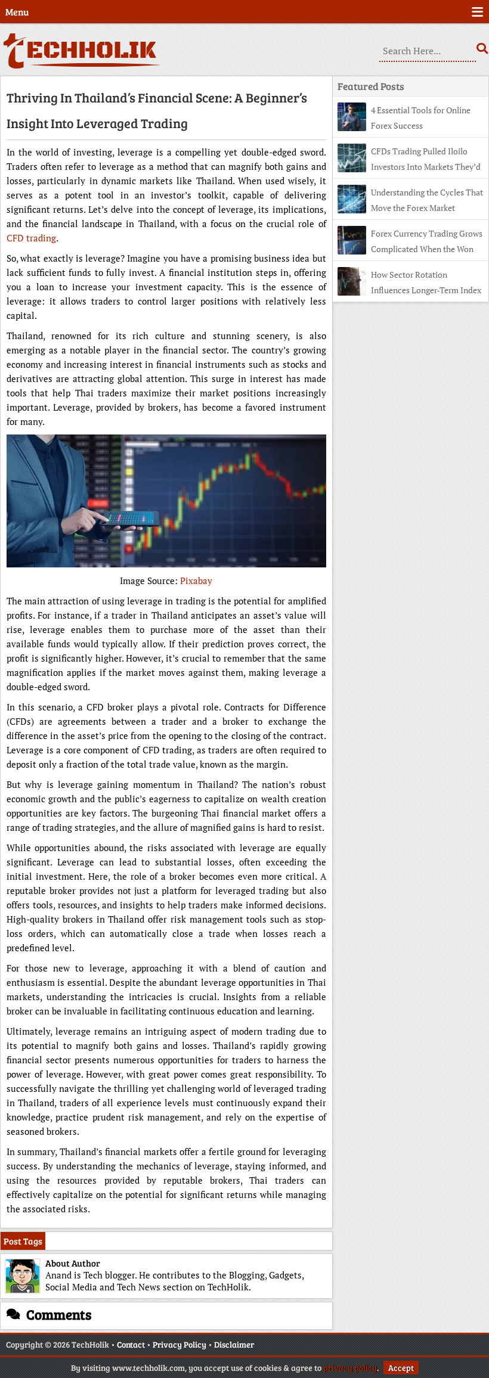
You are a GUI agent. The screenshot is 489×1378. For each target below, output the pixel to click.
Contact (131, 1344)
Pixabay (196, 580)
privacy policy (350, 1367)
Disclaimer (234, 1344)
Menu (17, 11)
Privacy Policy (179, 1344)
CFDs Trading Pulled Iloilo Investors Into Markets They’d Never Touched (409, 166)
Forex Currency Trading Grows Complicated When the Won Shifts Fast (410, 249)
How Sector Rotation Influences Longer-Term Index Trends (409, 290)
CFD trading (31, 238)
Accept (401, 1367)
